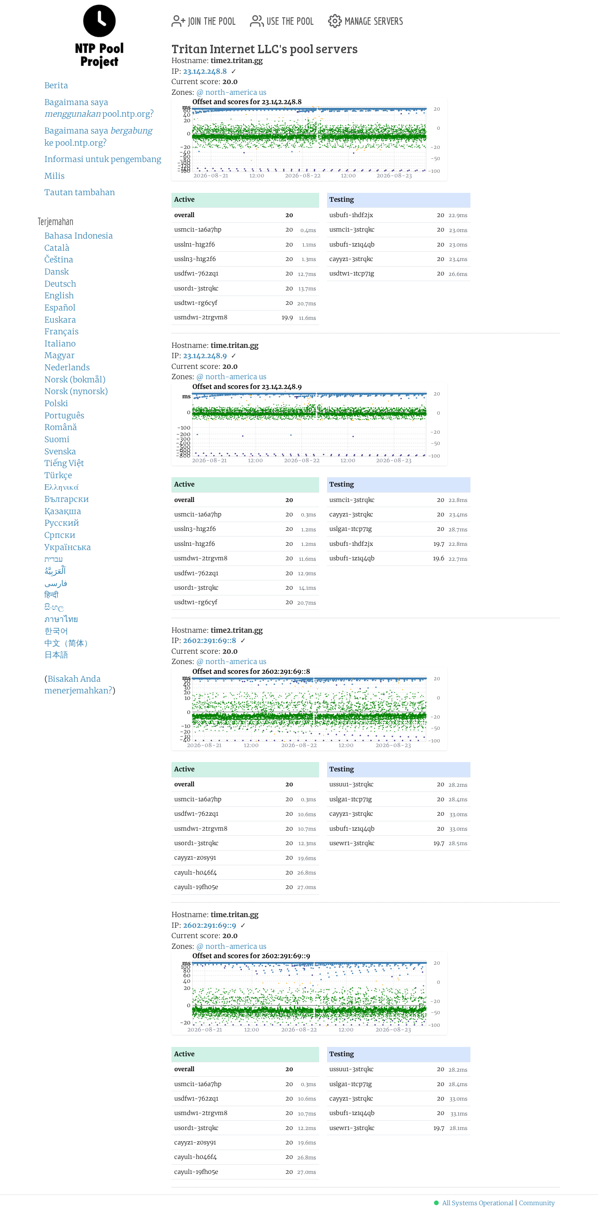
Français (61, 331)
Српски (59, 535)
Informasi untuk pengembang (102, 159)
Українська (67, 547)
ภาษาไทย (61, 619)
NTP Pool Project (99, 37)
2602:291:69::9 (209, 925)
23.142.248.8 (205, 71)
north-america (231, 92)
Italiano (60, 344)
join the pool (210, 17)
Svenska (60, 451)
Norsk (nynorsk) (76, 391)
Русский (61, 523)
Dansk (56, 272)
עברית (53, 559)
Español (60, 308)
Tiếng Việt (64, 463)
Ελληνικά (61, 487)
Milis (54, 176)
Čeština (58, 259)
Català (57, 248)
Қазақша (62, 511)
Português (64, 415)
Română (60, 427)
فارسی (55, 583)
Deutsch (60, 284)
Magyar (59, 355)
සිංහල (54, 607)
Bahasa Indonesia (78, 236)
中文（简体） (68, 643)
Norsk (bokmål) (75, 379)
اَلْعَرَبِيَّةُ (55, 571)
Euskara (60, 320)
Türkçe (58, 475)
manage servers (372, 17)
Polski (56, 403)
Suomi (57, 439)
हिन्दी (51, 595)
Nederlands (67, 367)
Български (66, 499)
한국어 (56, 631)
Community (537, 1203)
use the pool (289, 17)
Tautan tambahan (79, 192)
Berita (56, 85)
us (262, 92)
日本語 (56, 655)
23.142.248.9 (205, 355)
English (59, 295)
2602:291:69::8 (209, 640)
